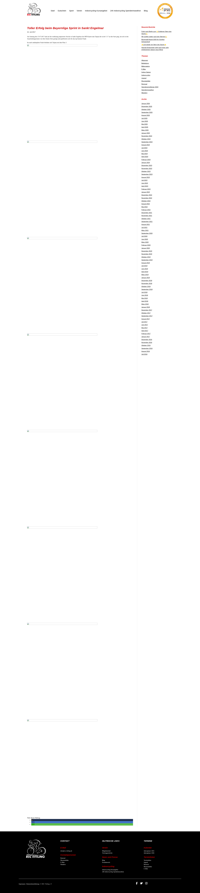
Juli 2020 (144, 236)
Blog (146, 11)
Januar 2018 (145, 307)
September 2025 (146, 112)
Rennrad (144, 84)
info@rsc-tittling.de (66, 851)
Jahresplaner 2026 (149, 853)
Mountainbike (145, 81)
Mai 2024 (144, 153)
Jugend (143, 78)
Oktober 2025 (146, 109)
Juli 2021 (144, 227)
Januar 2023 (145, 192)
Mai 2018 (144, 298)
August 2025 (145, 115)
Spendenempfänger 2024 (149, 87)
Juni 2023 (144, 183)
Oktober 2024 (146, 139)
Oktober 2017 (146, 313)
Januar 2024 (145, 162)
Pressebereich (106, 862)
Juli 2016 (144, 354)
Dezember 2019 (146, 251)
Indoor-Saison (146, 72)
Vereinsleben (147, 860)
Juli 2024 (144, 148)
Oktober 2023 (146, 171)
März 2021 (145, 230)
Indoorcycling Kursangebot (96, 11)
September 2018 (146, 289)
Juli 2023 (144, 180)
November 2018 (146, 283)
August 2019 (145, 263)
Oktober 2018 (146, 286)
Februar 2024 (146, 159)
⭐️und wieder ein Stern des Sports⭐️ (153, 44)
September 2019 (146, 260)
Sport (71, 11)
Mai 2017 (144, 328)
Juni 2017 (144, 325)
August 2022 (145, 204)
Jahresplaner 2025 (149, 851)
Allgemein (144, 60)
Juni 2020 (144, 239)
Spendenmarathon (147, 90)
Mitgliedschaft (106, 851)
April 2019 (144, 272)
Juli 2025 (144, 118)
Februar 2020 (146, 245)
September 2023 (146, 174)
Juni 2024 (144, 151)
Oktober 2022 (146, 201)
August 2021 (145, 224)
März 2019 (145, 274)
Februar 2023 (146, 189)
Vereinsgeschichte (107, 853)
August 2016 (145, 351)
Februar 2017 (146, 333)
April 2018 (144, 301)
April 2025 (144, 127)
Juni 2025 (144, 121)
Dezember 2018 (146, 280)
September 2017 (146, 316)
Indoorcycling (145, 75)
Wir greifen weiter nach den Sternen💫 (154, 36)
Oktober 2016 (146, 345)
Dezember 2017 (146, 310)
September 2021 (146, 221)
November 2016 (146, 342)
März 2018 (145, 304)
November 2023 (146, 168)
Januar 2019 (145, 277)
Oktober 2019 (146, 257)
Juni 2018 (144, 295)
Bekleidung (145, 63)
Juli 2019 (144, 266)
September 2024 (146, 142)
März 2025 (145, 130)
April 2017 (144, 331)
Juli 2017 (144, 322)
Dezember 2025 (146, 106)
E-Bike (143, 69)
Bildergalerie (145, 66)
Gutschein (62, 11)
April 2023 (144, 186)
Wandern (144, 93)
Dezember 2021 (146, 213)
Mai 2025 (144, 124)
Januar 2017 (145, 336)
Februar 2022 (146, 210)
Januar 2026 (145, 103)
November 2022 (146, 198)
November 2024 (146, 136)
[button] (32, 820)
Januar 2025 (145, 133)
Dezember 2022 (146, 195)
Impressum (22, 884)
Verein (79, 11)
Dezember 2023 (146, 165)
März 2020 (145, 242)
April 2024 (144, 156)
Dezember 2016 (146, 339)
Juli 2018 (144, 292)
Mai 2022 (144, 207)
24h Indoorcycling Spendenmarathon (125, 11)
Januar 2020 (145, 248)
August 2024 (145, 145)
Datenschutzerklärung (32, 884)
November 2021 (146, 215)
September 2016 (146, 348)
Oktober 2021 (146, 218)
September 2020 (146, 233)
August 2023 (145, 177)
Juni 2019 (144, 269)
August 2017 (145, 319)
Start (53, 11)
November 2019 (146, 254)
